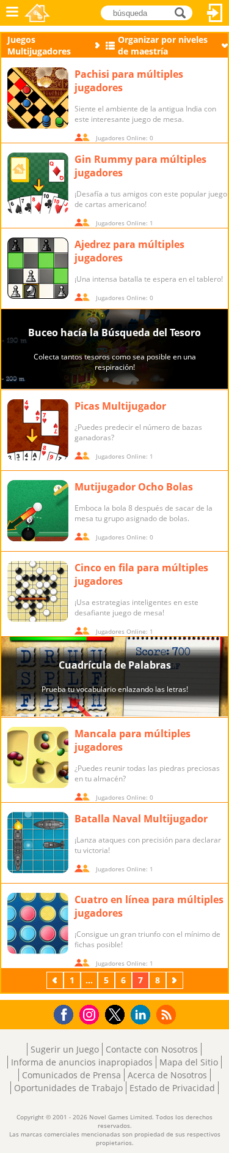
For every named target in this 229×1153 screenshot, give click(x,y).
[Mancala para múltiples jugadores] (37, 757)
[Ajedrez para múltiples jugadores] (37, 268)
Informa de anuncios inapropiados (82, 1062)
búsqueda (183, 12)
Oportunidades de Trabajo (68, 1088)
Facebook (66, 1013)
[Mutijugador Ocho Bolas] (37, 510)
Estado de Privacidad (172, 1088)
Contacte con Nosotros (152, 1049)
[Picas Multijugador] (37, 429)
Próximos (176, 980)
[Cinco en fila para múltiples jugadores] (37, 591)
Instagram (91, 1013)
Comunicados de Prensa (71, 1075)
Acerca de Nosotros (167, 1075)
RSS (167, 1014)
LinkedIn (142, 1015)
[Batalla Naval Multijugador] (37, 842)
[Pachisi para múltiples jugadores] (37, 98)
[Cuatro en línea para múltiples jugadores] (37, 923)
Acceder (215, 13)
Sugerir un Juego (65, 1049)
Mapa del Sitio (188, 1062)
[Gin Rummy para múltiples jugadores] (37, 183)
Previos (56, 980)
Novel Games (37, 13)
